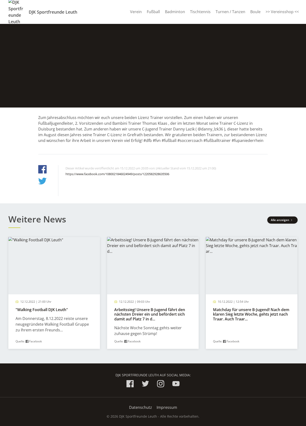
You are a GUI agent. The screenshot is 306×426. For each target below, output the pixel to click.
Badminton (175, 11)
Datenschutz (140, 407)
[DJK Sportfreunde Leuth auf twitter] (145, 384)
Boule (255, 11)
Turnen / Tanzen (230, 11)
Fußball (153, 11)
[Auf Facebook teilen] (42, 170)
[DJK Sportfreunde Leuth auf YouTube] (176, 384)
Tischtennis (200, 11)
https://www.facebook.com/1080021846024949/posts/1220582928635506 (117, 174)
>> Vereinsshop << (282, 11)
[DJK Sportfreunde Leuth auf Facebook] (130, 384)
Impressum (167, 407)
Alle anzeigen (280, 220)
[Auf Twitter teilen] (42, 182)
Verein (136, 11)
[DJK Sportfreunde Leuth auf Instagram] (160, 384)
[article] (54, 293)
